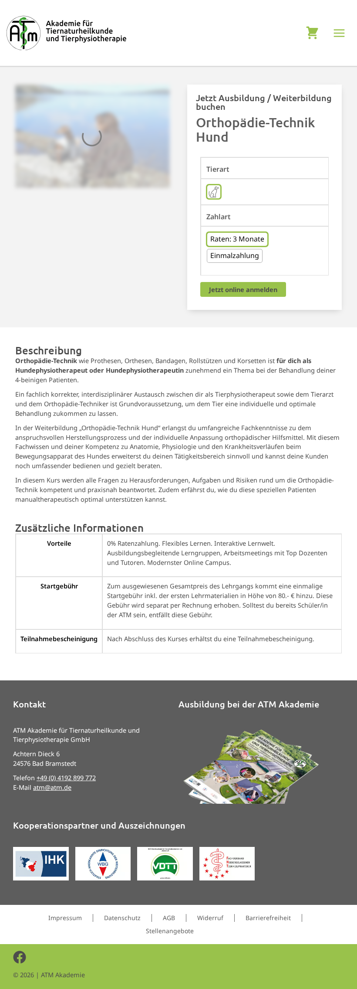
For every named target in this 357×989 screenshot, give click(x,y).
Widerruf (210, 918)
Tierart (217, 169)
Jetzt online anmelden (243, 289)
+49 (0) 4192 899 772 (66, 777)
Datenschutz (122, 918)
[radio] (213, 191)
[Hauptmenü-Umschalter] (339, 33)
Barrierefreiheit (268, 918)
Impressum (65, 918)
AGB (169, 918)
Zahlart (218, 216)
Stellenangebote (170, 931)
